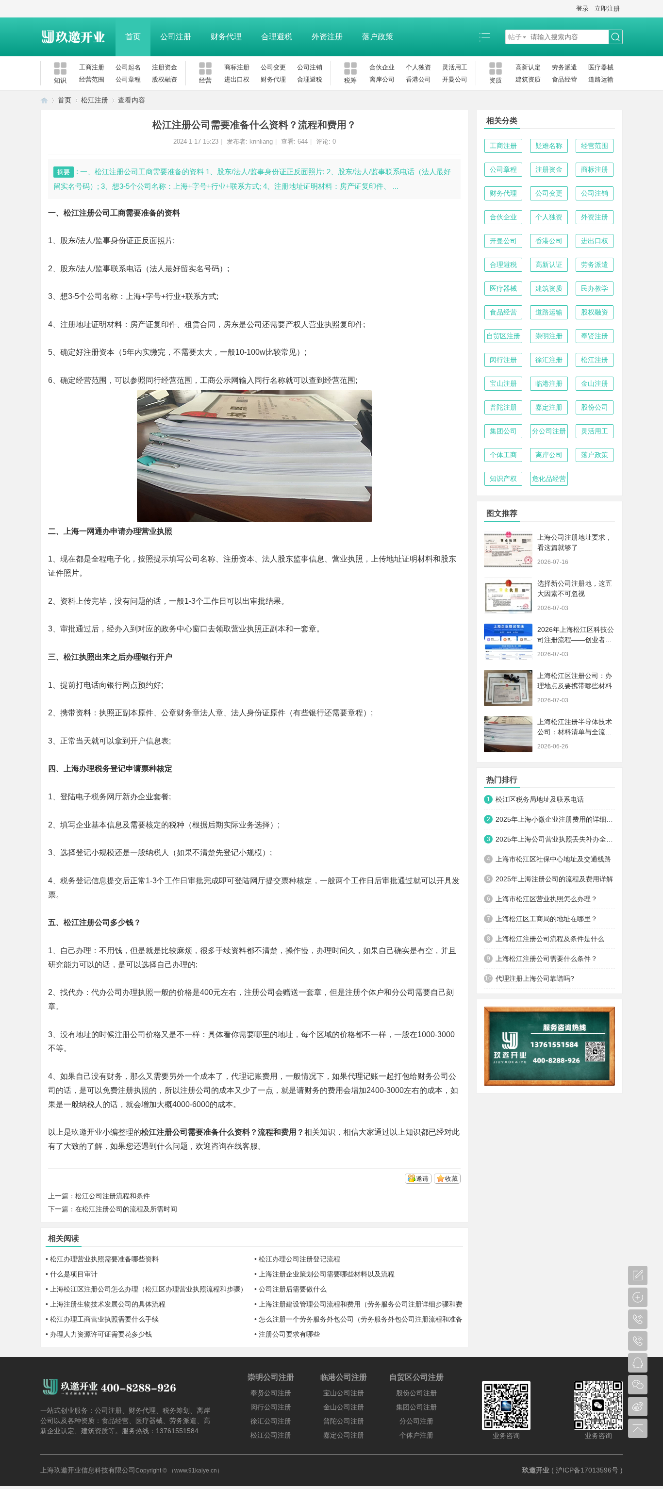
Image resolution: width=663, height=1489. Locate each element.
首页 (133, 37)
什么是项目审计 (74, 1274)
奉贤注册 (594, 336)
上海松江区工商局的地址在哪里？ (546, 919)
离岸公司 (382, 79)
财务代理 (226, 37)
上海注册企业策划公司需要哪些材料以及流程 (327, 1274)
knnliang (261, 141)
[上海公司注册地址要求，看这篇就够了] (508, 549)
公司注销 (309, 67)
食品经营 (564, 79)
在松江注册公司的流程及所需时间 (126, 1209)
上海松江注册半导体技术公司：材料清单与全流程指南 (574, 732)
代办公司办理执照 (122, 992)
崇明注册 (549, 336)
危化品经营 (549, 478)
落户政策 (377, 37)
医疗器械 (600, 67)
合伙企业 (382, 67)
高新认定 (528, 67)
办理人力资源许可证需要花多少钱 (101, 1334)
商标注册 (236, 67)
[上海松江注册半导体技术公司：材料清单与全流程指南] (508, 734)
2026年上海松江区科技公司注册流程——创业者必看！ (575, 640)
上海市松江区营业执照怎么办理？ (546, 899)
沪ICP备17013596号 (587, 1470)
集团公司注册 (416, 1407)
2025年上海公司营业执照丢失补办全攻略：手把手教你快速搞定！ (555, 839)
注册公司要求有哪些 (289, 1334)
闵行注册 (503, 360)
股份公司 (594, 407)
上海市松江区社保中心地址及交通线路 (553, 859)
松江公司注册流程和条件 (112, 1196)
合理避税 (276, 37)
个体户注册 (416, 1435)
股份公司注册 (416, 1393)
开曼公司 (454, 79)
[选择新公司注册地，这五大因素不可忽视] (508, 596)
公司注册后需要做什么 (293, 1289)
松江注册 (94, 100)
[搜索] (615, 37)
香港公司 (418, 79)
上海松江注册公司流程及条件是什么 (550, 939)
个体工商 (503, 455)
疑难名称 (549, 145)
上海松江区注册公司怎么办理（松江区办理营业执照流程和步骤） (148, 1289)
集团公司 (503, 431)
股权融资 (164, 79)
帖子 (515, 37)
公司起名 (128, 67)
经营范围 (91, 79)
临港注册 (549, 383)
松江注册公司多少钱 (98, 922)
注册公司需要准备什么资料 (203, 1132)
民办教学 (594, 288)
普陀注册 (503, 407)
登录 (582, 8)
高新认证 (549, 264)
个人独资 (418, 67)
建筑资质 (528, 79)
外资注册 (327, 37)
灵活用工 (454, 67)
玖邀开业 (535, 1470)
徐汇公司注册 (270, 1421)
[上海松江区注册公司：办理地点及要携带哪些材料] (508, 688)
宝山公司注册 (343, 1393)
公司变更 (273, 67)
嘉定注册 (549, 407)
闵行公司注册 (270, 1407)
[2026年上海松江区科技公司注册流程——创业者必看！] (508, 642)
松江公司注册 (270, 1435)
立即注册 (607, 8)
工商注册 (91, 67)
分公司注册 (549, 431)
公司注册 (175, 37)
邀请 (422, 1178)
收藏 (451, 1178)
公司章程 (128, 79)
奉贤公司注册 (270, 1393)
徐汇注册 (549, 360)
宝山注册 (503, 383)
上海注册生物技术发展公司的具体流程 (108, 1304)
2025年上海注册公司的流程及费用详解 (554, 879)
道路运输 (600, 79)
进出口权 (236, 79)
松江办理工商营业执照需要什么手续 (104, 1319)
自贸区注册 (503, 336)
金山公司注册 (343, 1407)
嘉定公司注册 (343, 1435)
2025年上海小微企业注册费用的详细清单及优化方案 (555, 819)
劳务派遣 (564, 67)
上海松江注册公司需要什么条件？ (546, 958)
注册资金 (164, 67)
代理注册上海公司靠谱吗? (535, 978)
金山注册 (594, 383)
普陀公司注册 (343, 1421)
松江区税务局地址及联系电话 (540, 799)
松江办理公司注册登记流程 (299, 1259)
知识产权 (503, 478)
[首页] (44, 100)
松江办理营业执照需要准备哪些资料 (104, 1259)
